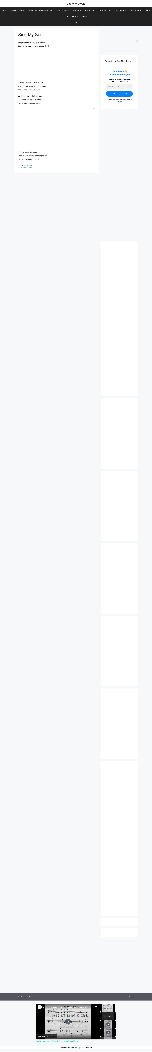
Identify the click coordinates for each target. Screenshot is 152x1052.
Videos (131, 997)
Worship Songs (135, 10)
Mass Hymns (119, 10)
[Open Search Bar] (76, 23)
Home (4, 10)
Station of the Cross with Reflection (40, 10)
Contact (84, 16)
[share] (96, 1006)
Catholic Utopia (76, 3)
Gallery (147, 10)
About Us (75, 16)
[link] (40, 1007)
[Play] (108, 1024)
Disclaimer (89, 1047)
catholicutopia (28, 997)
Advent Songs (90, 10)
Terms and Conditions (67, 1047)
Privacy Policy (79, 1047)
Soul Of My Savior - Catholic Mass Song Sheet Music (65, 1007)
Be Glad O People (26, 167)
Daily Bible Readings (17, 10)
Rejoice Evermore (26, 165)
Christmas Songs (104, 10)
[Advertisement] (119, 144)
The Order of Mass (62, 10)
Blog (66, 16)
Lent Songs (77, 10)
